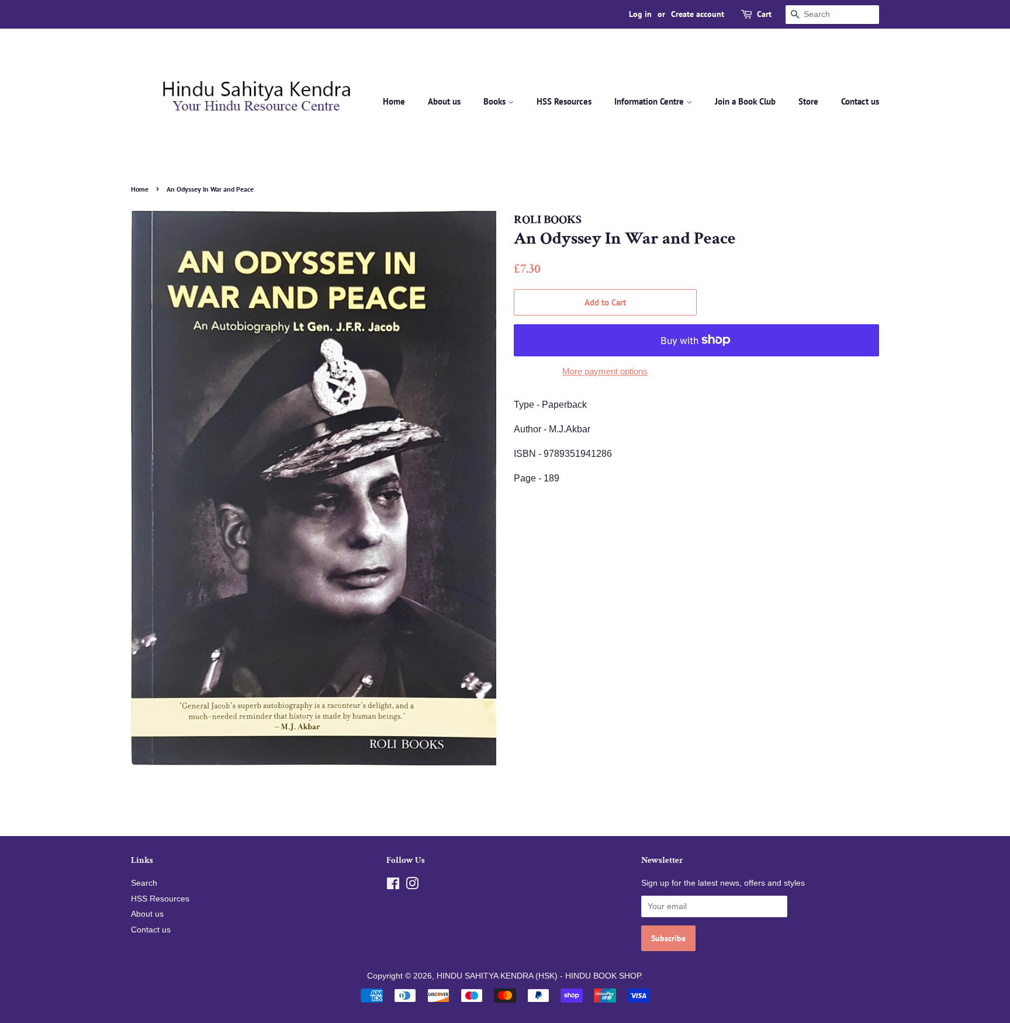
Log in (640, 14)
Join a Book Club (745, 101)
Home (394, 101)
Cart (764, 14)
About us (444, 101)
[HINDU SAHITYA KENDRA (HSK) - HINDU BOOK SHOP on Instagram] (412, 886)
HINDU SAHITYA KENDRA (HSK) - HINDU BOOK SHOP (539, 976)
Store (808, 101)
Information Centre (650, 101)
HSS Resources (564, 101)
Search (144, 883)
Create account (697, 14)
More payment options (605, 371)
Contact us (860, 101)
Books (495, 101)
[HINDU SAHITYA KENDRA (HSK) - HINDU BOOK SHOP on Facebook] (393, 886)
